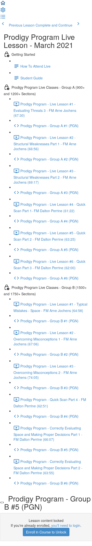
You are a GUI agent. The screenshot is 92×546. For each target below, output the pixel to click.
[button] (3, 4)
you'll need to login (65, 525)
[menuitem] (3, 11)
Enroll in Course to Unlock (46, 532)
